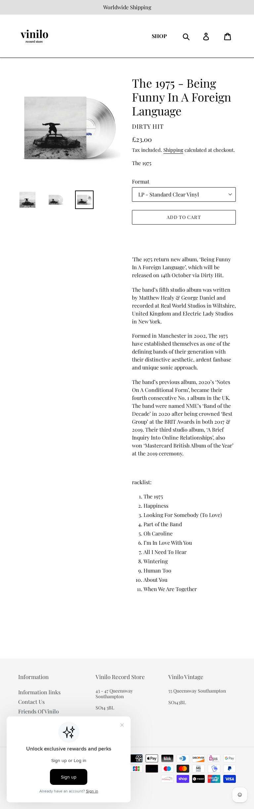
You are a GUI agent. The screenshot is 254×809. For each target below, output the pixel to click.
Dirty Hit (148, 126)
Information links (39, 692)
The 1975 (141, 162)
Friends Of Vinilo (38, 711)
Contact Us (31, 701)
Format (140, 181)
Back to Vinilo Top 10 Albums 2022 (131, 633)
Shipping (173, 150)
